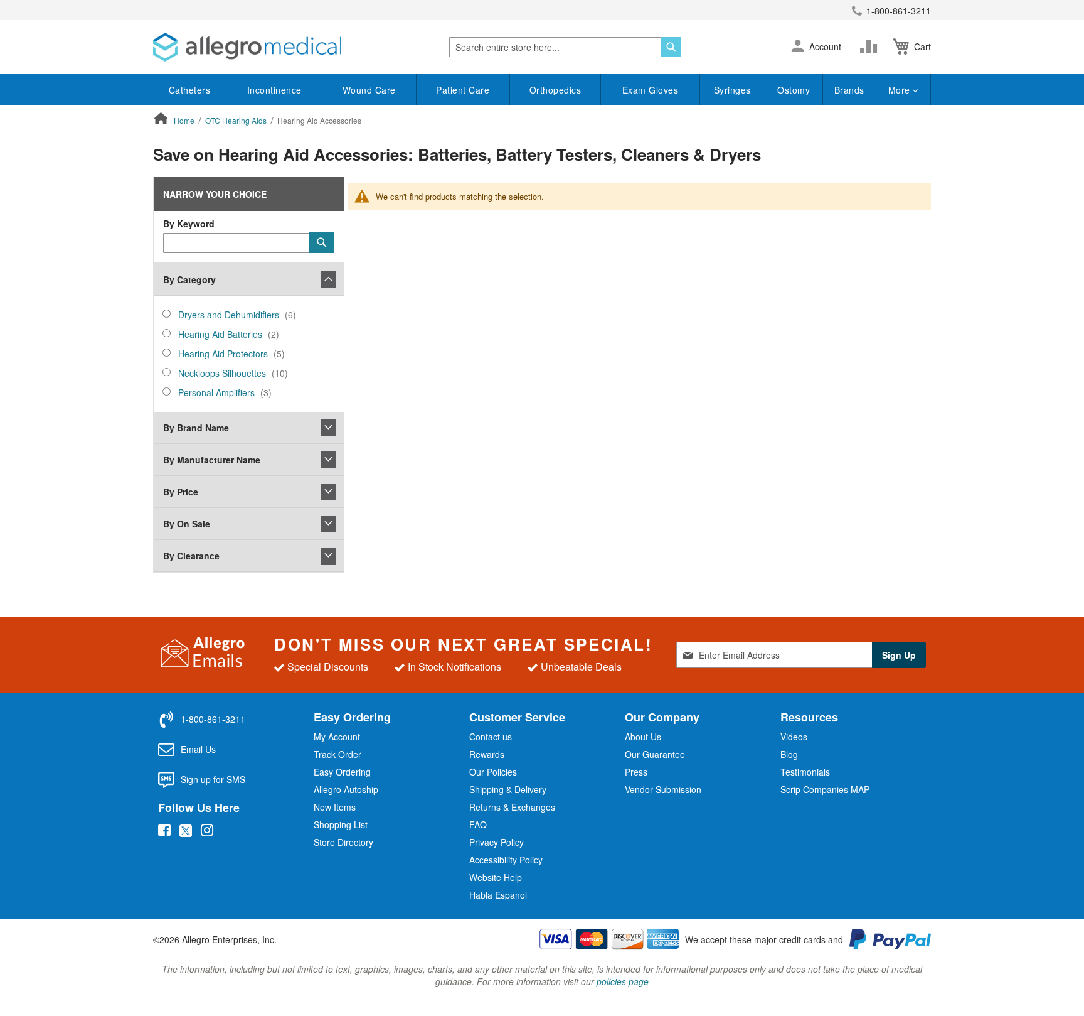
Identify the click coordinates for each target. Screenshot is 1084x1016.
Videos (793, 736)
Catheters (190, 90)
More (900, 90)
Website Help (495, 877)
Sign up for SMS (213, 779)
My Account (337, 736)
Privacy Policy (496, 842)
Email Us (198, 749)
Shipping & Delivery (507, 789)
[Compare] (871, 46)
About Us (643, 736)
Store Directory (343, 842)
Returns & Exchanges (512, 807)
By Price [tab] (180, 491)
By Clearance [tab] (191, 555)
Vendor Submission (663, 789)
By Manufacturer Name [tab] (211, 459)
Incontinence (274, 90)
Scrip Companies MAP (824, 789)
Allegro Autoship (346, 789)
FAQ (478, 824)
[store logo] (247, 47)
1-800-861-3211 (898, 10)
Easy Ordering (342, 771)
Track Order (337, 754)
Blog (789, 754)
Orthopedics (555, 90)
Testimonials (805, 771)
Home (185, 120)
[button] (798, 47)
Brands (849, 90)
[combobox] (565, 47)
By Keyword (189, 223)
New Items (335, 807)
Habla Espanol (498, 895)
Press (636, 771)
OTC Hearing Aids (236, 120)
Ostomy (793, 90)
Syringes (732, 90)
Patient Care (462, 90)
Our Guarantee (655, 754)
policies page (623, 981)
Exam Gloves (650, 90)
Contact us (490, 736)
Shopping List (341, 824)
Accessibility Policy (506, 859)
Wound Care (369, 90)
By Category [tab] (189, 279)
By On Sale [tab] (186, 523)
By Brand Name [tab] (196, 427)
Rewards (486, 754)
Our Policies (493, 771)
